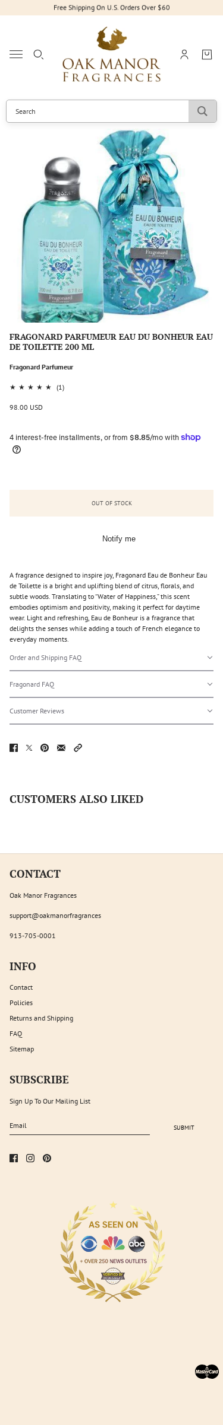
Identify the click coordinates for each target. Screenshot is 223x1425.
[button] (111, 658)
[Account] (184, 54)
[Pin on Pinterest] (44, 747)
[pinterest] (47, 1158)
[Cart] (206, 54)
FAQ (16, 1033)
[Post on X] (29, 747)
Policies (21, 1002)
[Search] (38, 54)
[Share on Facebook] (13, 747)
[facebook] (13, 1158)
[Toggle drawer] (16, 54)
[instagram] (30, 1158)
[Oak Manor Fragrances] (111, 54)
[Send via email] (61, 747)
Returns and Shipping (41, 1017)
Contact (21, 987)
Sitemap (22, 1048)
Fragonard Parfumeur (41, 366)
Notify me (119, 538)
